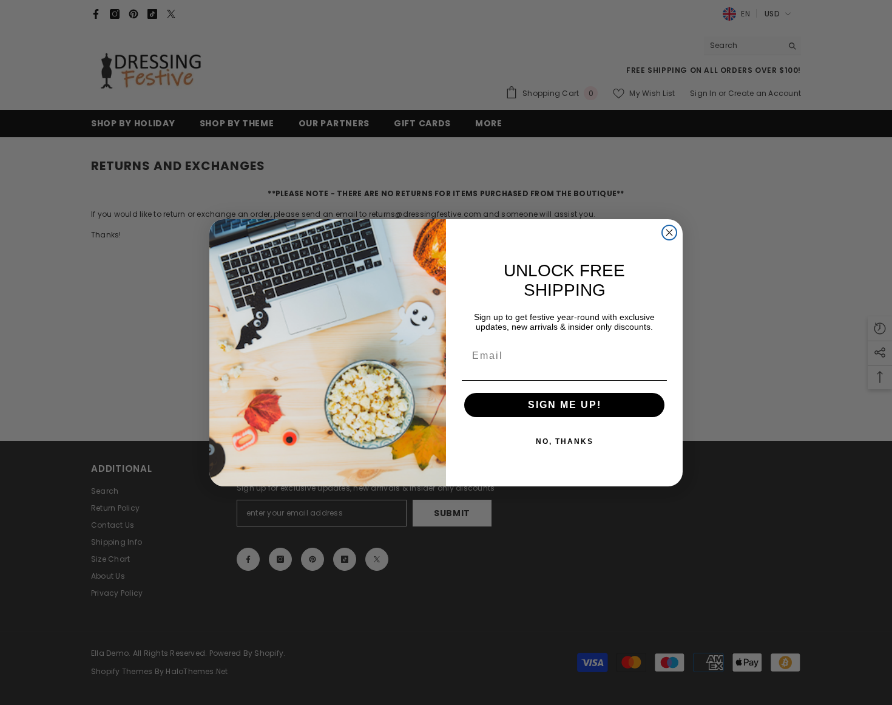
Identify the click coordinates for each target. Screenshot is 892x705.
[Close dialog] (669, 232)
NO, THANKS (564, 441)
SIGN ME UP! (564, 405)
